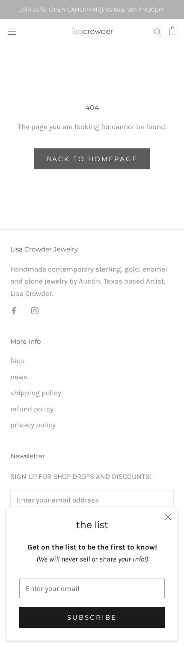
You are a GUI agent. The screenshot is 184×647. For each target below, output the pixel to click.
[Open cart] (172, 31)
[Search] (157, 31)
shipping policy (35, 392)
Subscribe (92, 617)
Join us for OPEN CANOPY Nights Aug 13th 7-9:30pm (92, 9)
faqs (17, 360)
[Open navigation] (12, 31)
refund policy (31, 409)
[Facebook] (14, 310)
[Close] (168, 517)
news (18, 376)
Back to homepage (92, 159)
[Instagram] (35, 310)
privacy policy (33, 424)
